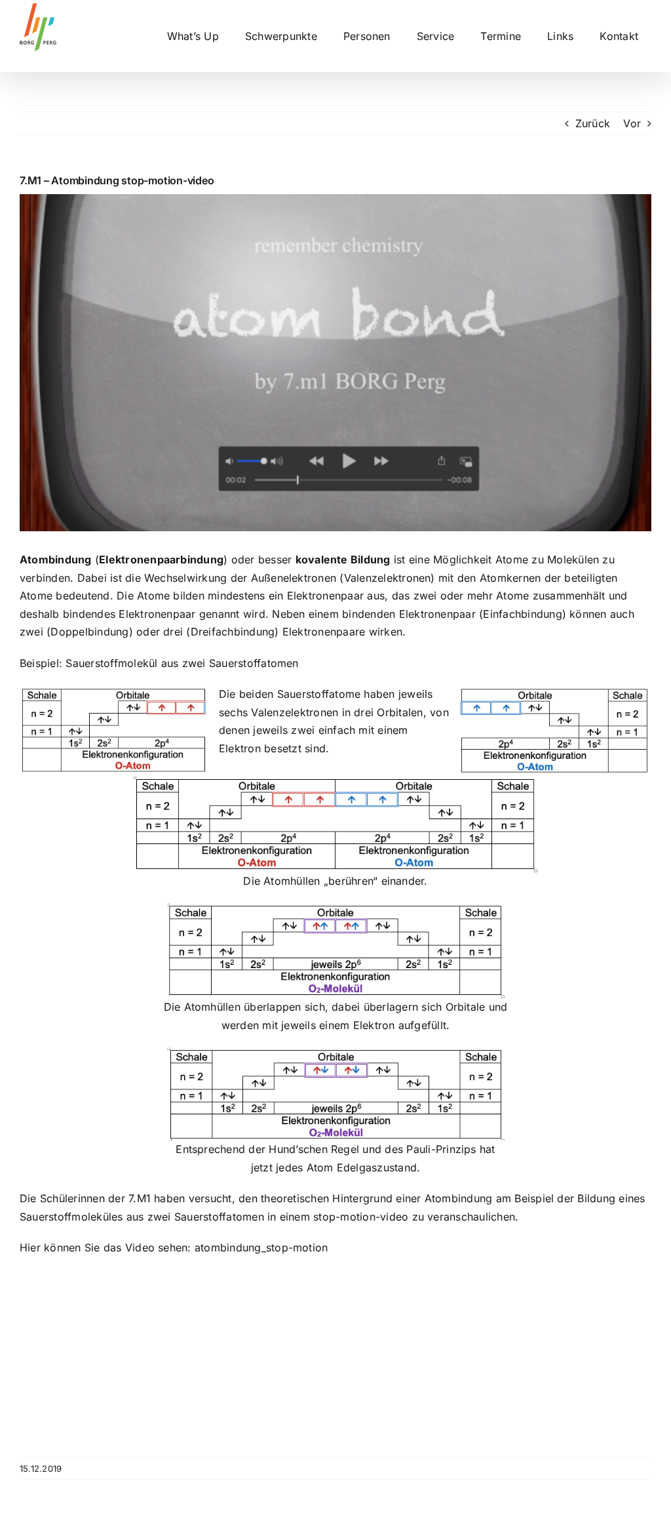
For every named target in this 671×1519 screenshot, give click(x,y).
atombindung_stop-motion (261, 1247)
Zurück (592, 123)
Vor (632, 123)
